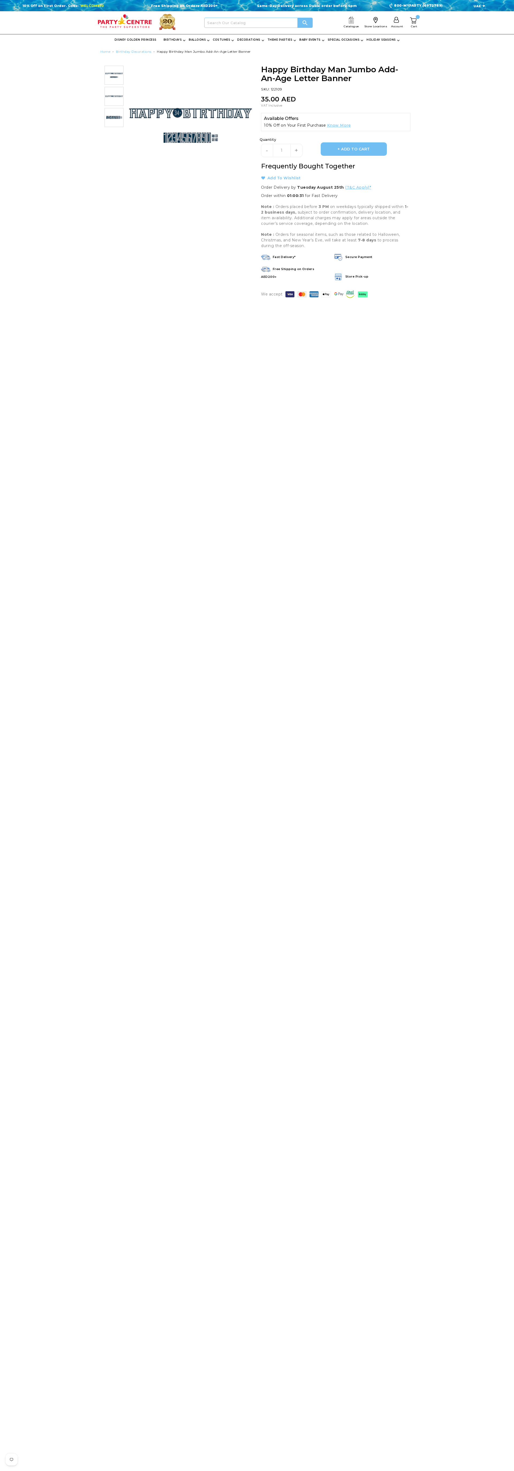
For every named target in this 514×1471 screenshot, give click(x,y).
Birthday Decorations (134, 52)
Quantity (268, 139)
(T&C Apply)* (358, 187)
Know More (339, 125)
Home (105, 52)
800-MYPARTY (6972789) (418, 5)
